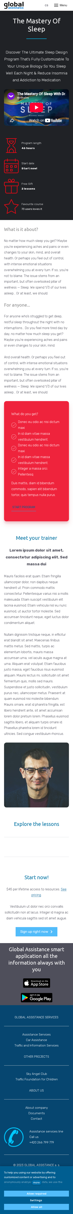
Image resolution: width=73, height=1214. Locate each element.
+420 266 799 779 (41, 1142)
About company (36, 1108)
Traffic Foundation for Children (36, 1079)
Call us (34, 1137)
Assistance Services (36, 1034)
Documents (36, 1113)
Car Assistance (36, 1040)
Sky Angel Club (36, 1074)
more (36, 1182)
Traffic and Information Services (36, 1045)
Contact (36, 1119)
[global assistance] (14, 5)
